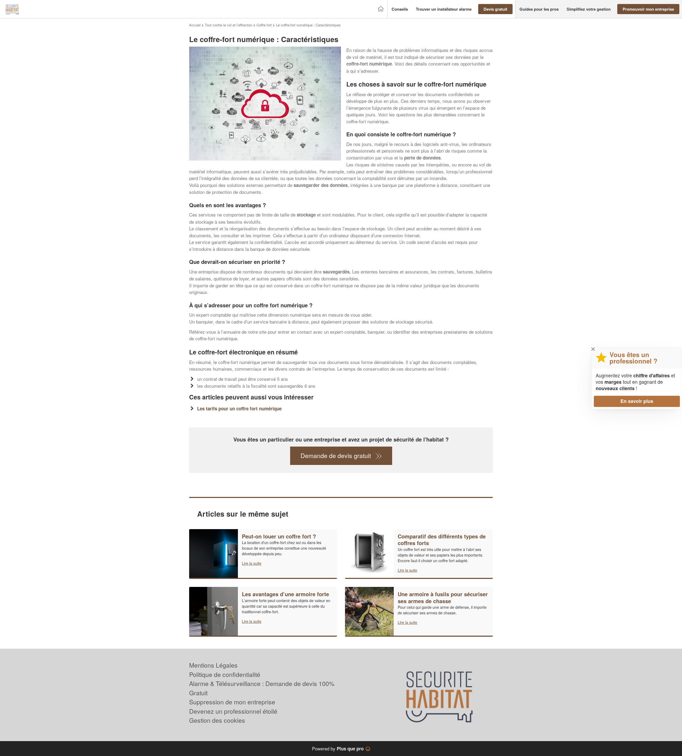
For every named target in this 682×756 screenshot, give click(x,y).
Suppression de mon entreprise (232, 701)
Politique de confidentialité (224, 674)
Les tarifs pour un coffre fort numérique (239, 408)
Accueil (195, 24)
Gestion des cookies (217, 720)
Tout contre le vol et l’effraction (228, 24)
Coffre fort (264, 24)
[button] (400, 9)
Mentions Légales (213, 665)
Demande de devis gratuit (336, 455)
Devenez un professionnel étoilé (233, 711)
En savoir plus (636, 401)
